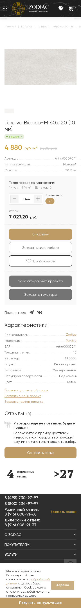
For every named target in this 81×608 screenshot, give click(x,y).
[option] (20, 474)
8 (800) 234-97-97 (21, 503)
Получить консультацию (40, 603)
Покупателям (16, 545)
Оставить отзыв (40, 453)
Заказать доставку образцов (26, 390)
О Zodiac (12, 535)
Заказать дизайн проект (22, 396)
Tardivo (71, 340)
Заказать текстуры (40, 294)
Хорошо (62, 585)
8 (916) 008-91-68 (20, 514)
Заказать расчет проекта (40, 281)
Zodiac (71, 334)
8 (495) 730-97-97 (21, 497)
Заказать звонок (63, 512)
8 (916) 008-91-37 (20, 524)
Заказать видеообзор (40, 247)
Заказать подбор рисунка (23, 401)
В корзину (40, 234)
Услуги (10, 554)
